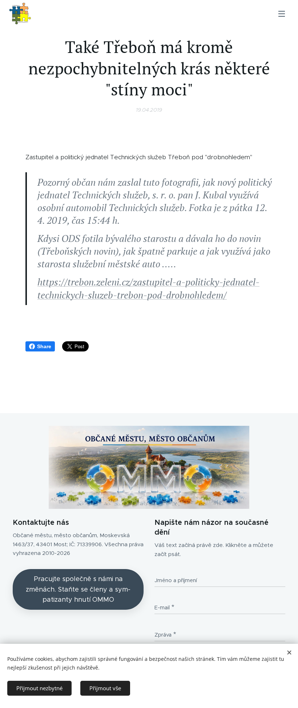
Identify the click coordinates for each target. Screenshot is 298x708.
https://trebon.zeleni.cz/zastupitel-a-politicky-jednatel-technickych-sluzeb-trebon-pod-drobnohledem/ (148, 288)
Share (44, 346)
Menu (281, 13)
